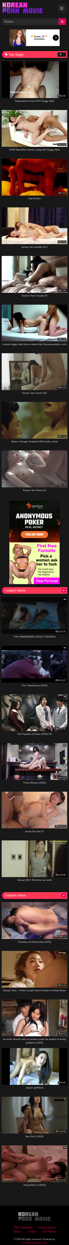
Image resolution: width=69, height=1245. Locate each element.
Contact (31, 1231)
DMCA (17, 1231)
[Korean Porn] (28, 9)
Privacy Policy (47, 1227)
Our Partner (49, 1231)
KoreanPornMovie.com (34, 1242)
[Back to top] (58, 1235)
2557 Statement (23, 1227)
